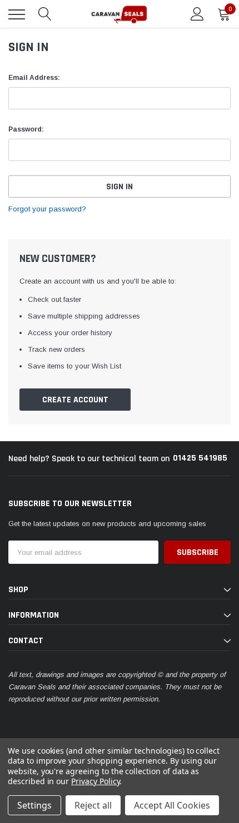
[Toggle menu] (16, 14)
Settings (34, 805)
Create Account (75, 400)
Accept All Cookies (172, 805)
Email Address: (34, 78)
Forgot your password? (47, 209)
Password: (26, 129)
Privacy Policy (95, 781)
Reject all (93, 805)
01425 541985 (200, 458)
